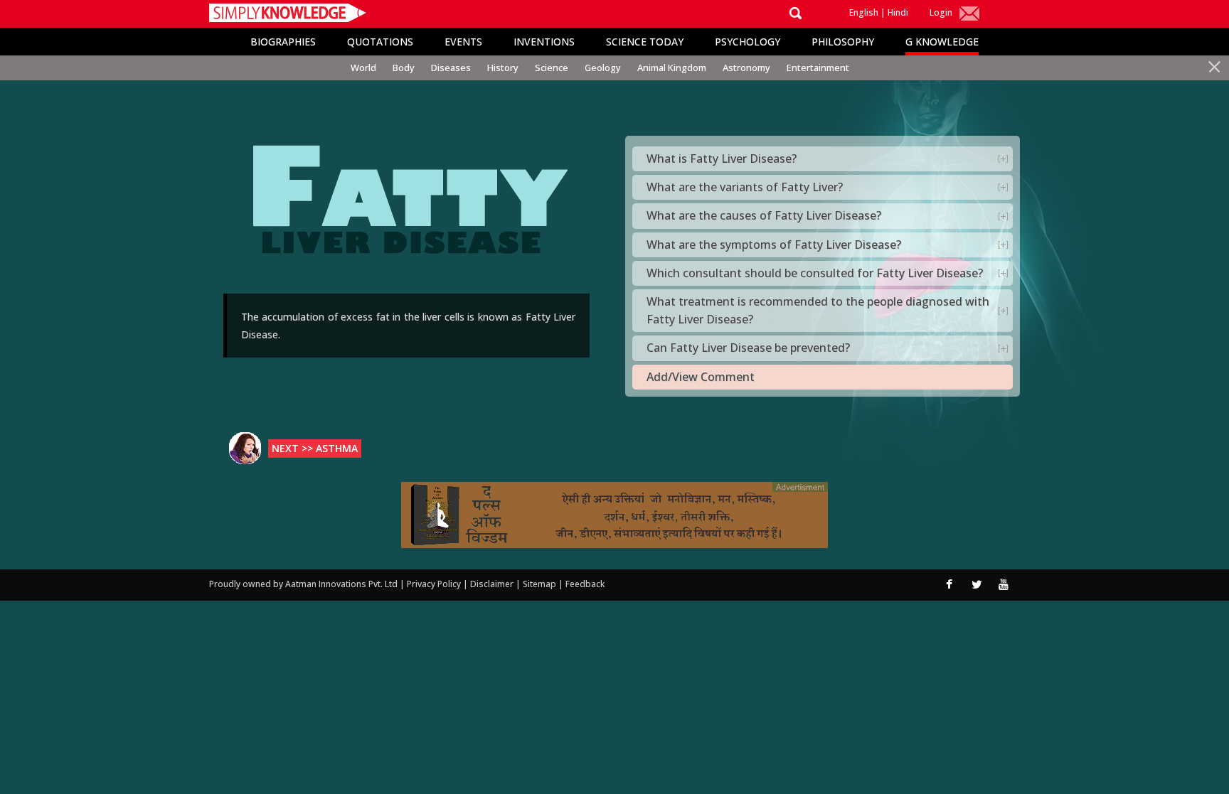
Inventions (544, 41)
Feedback (585, 584)
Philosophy (843, 41)
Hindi (898, 12)
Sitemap (540, 584)
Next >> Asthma (315, 448)
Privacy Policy (435, 584)
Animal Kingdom (671, 67)
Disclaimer (492, 584)
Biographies (283, 41)
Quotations (380, 41)
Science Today (644, 41)
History (502, 67)
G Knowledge (942, 41)
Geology (603, 67)
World (363, 67)
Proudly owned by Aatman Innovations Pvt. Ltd (303, 584)
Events (463, 41)
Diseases (451, 67)
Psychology (747, 41)
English (863, 12)
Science (551, 67)
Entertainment (818, 67)
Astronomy (746, 67)
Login (941, 12)
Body (404, 67)
